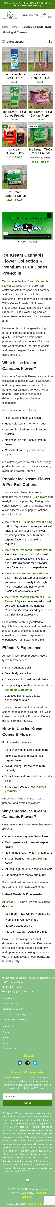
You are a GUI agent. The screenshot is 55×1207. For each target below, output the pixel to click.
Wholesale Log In (13, 1009)
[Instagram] (27, 1062)
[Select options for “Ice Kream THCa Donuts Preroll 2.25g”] (31, 106)
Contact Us (9, 1048)
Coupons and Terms (37, 1203)
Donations (9, 998)
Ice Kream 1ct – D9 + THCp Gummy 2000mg (14, 78)
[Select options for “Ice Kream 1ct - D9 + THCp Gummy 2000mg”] (5, 68)
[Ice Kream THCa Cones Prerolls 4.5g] (14, 97)
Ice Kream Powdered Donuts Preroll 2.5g (14, 195)
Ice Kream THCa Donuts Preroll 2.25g (40, 115)
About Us (8, 1026)
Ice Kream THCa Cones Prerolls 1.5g (40, 153)
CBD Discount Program (16, 1014)
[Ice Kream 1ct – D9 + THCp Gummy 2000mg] (14, 59)
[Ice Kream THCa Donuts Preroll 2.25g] (40, 97)
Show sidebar (15, 41)
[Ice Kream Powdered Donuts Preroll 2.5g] (14, 177)
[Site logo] (10, 15)
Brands (15, 27)
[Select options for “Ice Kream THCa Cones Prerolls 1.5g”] (31, 144)
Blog (5, 1043)
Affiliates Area (11, 1003)
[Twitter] (35, 1062)
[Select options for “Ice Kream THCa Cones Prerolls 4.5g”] (5, 106)
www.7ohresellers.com (25, 5)
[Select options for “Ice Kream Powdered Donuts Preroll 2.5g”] (5, 186)
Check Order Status (14, 1019)
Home (5, 27)
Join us (27, 1103)
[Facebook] (20, 1062)
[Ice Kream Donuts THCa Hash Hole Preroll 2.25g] (40, 59)
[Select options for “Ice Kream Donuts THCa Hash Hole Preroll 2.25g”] (31, 68)
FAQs (6, 1037)
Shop (6, 1032)
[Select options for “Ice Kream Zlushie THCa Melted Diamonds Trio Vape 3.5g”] (5, 144)
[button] (27, 1180)
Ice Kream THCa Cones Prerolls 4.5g (14, 115)
